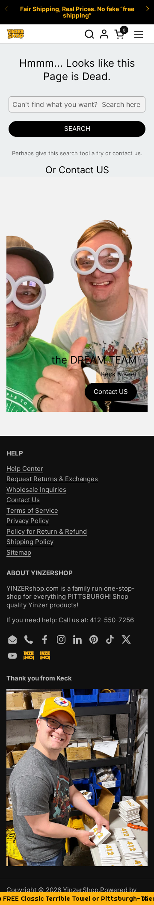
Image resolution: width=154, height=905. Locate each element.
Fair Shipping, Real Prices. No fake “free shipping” (77, 12)
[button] (89, 34)
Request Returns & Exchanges (52, 479)
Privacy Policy (27, 521)
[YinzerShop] (15, 34)
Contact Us (23, 500)
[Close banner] (145, 899)
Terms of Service (32, 510)
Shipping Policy (29, 542)
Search (77, 128)
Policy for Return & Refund (46, 531)
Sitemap (18, 552)
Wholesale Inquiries (36, 489)
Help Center (24, 468)
